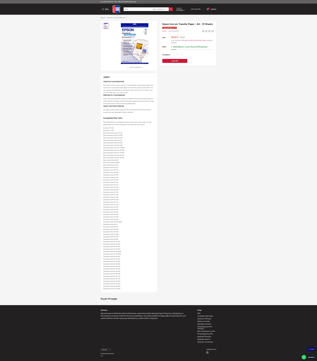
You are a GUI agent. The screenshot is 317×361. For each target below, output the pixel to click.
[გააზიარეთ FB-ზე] (203, 31)
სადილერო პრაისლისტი (205, 342)
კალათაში (175, 61)
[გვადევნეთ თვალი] (207, 352)
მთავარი (103, 17)
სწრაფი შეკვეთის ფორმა (205, 334)
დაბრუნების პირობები (204, 324)
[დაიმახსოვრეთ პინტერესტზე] (206, 31)
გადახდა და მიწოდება (204, 318)
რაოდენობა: (166, 55)
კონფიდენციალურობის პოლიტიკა (204, 327)
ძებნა (199, 313)
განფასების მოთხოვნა (204, 336)
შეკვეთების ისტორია (203, 339)
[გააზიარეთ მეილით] (212, 31)
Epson (164, 31)
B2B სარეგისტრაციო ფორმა (206, 331)
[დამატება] (182, 55)
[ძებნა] (171, 9)
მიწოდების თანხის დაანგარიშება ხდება (194, 40)
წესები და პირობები (203, 321)
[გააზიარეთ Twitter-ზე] (209, 31)
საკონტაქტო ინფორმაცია (205, 316)
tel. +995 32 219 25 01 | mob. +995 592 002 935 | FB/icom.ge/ (118, 1)
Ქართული (104, 349)
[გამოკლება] (173, 55)
